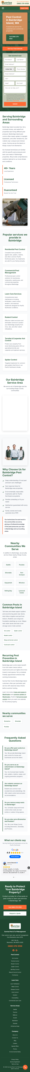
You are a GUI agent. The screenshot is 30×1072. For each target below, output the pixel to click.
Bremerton (7, 721)
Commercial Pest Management (12, 271)
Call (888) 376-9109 (14, 37)
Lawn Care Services (13, 294)
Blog (15, 1040)
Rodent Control (11, 317)
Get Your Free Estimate (15, 48)
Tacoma (15, 1012)
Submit (15, 104)
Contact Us (15, 1037)
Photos (15, 1049)
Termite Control (15, 961)
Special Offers (15, 1046)
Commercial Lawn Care (15, 1000)
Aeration (15, 995)
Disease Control (15, 989)
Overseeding (15, 997)
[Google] (16, 950)
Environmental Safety (15, 1051)
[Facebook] (13, 950)
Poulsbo (6, 726)
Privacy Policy (15, 1059)
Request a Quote (15, 913)
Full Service (15, 975)
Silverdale (18, 721)
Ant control (7, 631)
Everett (15, 1017)
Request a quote (24, 8)
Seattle (15, 1009)
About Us (15, 1035)
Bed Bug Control (15, 969)
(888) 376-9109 (23, 3)
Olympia (15, 1023)
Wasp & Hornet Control (15, 972)
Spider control (18, 631)
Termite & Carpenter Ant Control (15, 339)
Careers (15, 1043)
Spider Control (11, 360)
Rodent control (8, 635)
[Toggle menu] (3, 8)
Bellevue (15, 1015)
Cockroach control (9, 644)
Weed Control (15, 986)
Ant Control (15, 958)
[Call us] (25, 1067)
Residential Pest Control (15, 249)
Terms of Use (16, 100)
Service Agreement (15, 1061)
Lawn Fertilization (15, 983)
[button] (1, 867)
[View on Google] (4, 863)
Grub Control (15, 992)
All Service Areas (15, 1026)
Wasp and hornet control (11, 640)
